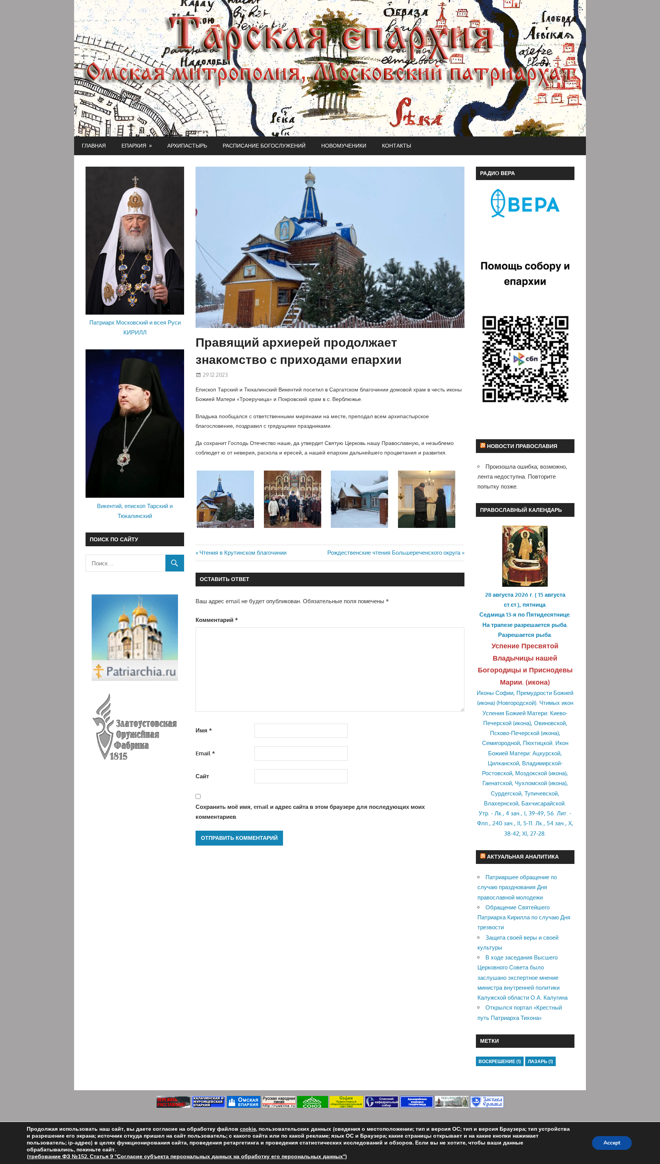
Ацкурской (546, 753)
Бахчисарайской (543, 803)
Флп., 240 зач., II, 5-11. (505, 823)
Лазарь (540, 1061)
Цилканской (503, 763)
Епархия (133, 145)
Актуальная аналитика (523, 856)
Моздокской (531, 773)
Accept (611, 1142)
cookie (248, 1129)
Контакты (396, 145)
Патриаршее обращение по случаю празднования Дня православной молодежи (517, 887)
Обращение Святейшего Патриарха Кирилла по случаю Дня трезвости (523, 917)
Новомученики (343, 145)
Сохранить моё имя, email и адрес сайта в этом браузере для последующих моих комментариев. (310, 811)
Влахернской (501, 803)
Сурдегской (506, 793)
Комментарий (217, 619)
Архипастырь (187, 145)
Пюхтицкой (537, 743)
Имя (204, 730)
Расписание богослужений (264, 145)
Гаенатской (497, 783)
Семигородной (501, 743)
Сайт (202, 776)
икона (538, 682)
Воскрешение (500, 1061)
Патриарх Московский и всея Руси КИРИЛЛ (135, 327)
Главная (94, 145)
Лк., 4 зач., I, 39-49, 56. (525, 813)
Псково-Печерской (514, 733)
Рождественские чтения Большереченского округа (393, 552)
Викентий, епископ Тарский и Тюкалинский (135, 510)
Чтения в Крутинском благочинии (242, 552)
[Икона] (525, 584)
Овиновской (550, 723)
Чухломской (531, 783)
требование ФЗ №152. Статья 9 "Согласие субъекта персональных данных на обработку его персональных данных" (187, 1156)
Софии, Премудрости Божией (534, 692)
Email (205, 753)
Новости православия (522, 446)
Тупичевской (541, 793)
